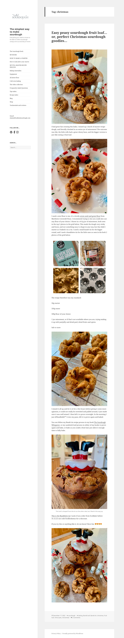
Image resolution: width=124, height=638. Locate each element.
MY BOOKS (13, 55)
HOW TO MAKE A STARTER (18, 58)
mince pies (58, 617)
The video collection (16, 84)
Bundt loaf (86, 615)
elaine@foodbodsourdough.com (20, 118)
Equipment (13, 74)
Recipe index (14, 95)
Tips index (13, 91)
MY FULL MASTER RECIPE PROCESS (18, 66)
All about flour (14, 78)
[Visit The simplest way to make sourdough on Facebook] (14, 133)
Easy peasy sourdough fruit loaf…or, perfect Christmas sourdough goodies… (79, 36)
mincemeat (65, 617)
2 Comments (76, 617)
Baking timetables (15, 71)
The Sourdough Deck (16, 51)
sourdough (71, 615)
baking (80, 615)
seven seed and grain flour (90, 216)
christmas (100, 615)
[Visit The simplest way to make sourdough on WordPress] (11, 133)
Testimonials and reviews (18, 105)
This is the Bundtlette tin (61, 516)
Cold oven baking (15, 81)
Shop (11, 102)
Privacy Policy (56, 633)
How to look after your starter (19, 62)
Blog (11, 98)
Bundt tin (94, 615)
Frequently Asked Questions (19, 88)
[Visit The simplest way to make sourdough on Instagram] (17, 133)
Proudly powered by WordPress (72, 633)
